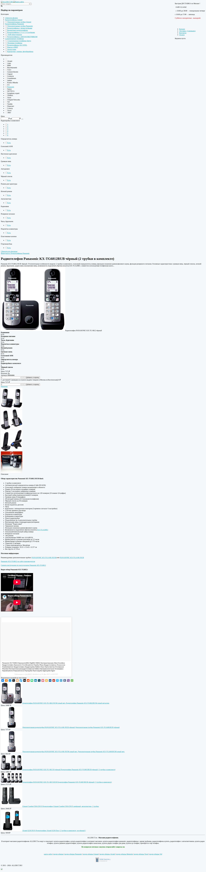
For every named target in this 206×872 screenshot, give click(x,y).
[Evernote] (32, 680)
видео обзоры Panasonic (73, 854)
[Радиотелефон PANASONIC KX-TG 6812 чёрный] (33, 330)
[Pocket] (43, 680)
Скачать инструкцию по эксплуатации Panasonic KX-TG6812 (23, 565)
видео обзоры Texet (141, 854)
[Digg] (24, 680)
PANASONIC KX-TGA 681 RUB (72, 557)
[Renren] (50, 680)
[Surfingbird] (57, 680)
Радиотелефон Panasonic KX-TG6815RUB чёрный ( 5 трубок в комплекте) (67, 782)
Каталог (182, 29)
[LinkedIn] (35, 680)
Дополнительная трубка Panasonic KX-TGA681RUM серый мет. (73, 751)
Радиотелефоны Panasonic (14, 24)
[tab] (103, 14)
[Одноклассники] (6, 680)
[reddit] (28, 680)
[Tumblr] (64, 680)
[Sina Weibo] (53, 680)
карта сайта (48, 854)
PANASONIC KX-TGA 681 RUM (44, 557)
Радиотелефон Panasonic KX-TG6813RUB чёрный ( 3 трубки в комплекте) (68, 769)
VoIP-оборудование (14, 34)
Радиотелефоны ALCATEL (17, 45)
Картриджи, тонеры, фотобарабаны (20, 51)
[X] (13, 680)
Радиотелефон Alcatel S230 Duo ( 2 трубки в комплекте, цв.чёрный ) (54, 830)
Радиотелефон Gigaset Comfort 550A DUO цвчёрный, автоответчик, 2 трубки (60, 806)
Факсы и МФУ (12, 47)
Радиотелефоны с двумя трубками (19, 28)
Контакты (182, 33)
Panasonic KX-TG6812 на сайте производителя (18, 561)
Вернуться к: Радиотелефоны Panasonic (15, 253)
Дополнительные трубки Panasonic (20, 26)
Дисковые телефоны (14, 43)
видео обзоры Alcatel (107, 854)
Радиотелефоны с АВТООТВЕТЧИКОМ (22, 37)
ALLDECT (28, 674)
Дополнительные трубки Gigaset (19, 22)
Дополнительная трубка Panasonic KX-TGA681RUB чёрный (71, 727)
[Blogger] (17, 680)
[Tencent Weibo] (61, 680)
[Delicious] (21, 680)
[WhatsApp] (72, 680)
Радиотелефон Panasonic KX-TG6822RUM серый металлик (65, 703)
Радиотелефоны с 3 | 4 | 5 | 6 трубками (21, 32)
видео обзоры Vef (155, 854)
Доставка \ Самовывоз (187, 31)
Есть (9, 143)
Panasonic (10, 87)
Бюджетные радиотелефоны (17, 30)
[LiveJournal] (39, 680)
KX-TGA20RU (42, 530)
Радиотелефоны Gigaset (13, 20)
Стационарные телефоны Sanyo (19, 41)
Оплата (182, 35)
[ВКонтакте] (2, 680)
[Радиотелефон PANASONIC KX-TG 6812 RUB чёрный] (11, 408)
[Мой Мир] (10, 680)
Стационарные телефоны (14, 39)
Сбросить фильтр (11, 18)
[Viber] (68, 680)
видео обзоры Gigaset (91, 854)
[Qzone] (46, 680)
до (11, 118)
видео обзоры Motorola (124, 854)
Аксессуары (11, 49)
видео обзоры (58, 854)
